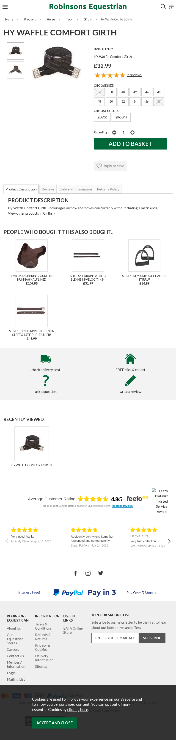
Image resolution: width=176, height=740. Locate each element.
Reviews (48, 189)
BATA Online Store (73, 630)
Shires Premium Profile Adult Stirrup (144, 277)
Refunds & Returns (43, 637)
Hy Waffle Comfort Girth (31, 465)
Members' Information (16, 664)
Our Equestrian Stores (15, 639)
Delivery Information (76, 189)
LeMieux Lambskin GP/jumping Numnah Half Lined (32, 277)
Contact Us (15, 656)
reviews (134, 75)
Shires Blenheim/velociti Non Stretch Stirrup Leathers (31, 333)
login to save (113, 166)
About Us (14, 628)
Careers (13, 649)
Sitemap (41, 666)
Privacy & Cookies (42, 647)
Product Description (21, 189)
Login (11, 673)
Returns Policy (108, 189)
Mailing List (16, 679)
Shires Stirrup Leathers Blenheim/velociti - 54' (88, 277)
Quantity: (101, 132)
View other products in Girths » (31, 213)
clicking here (77, 709)
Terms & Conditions (43, 626)
